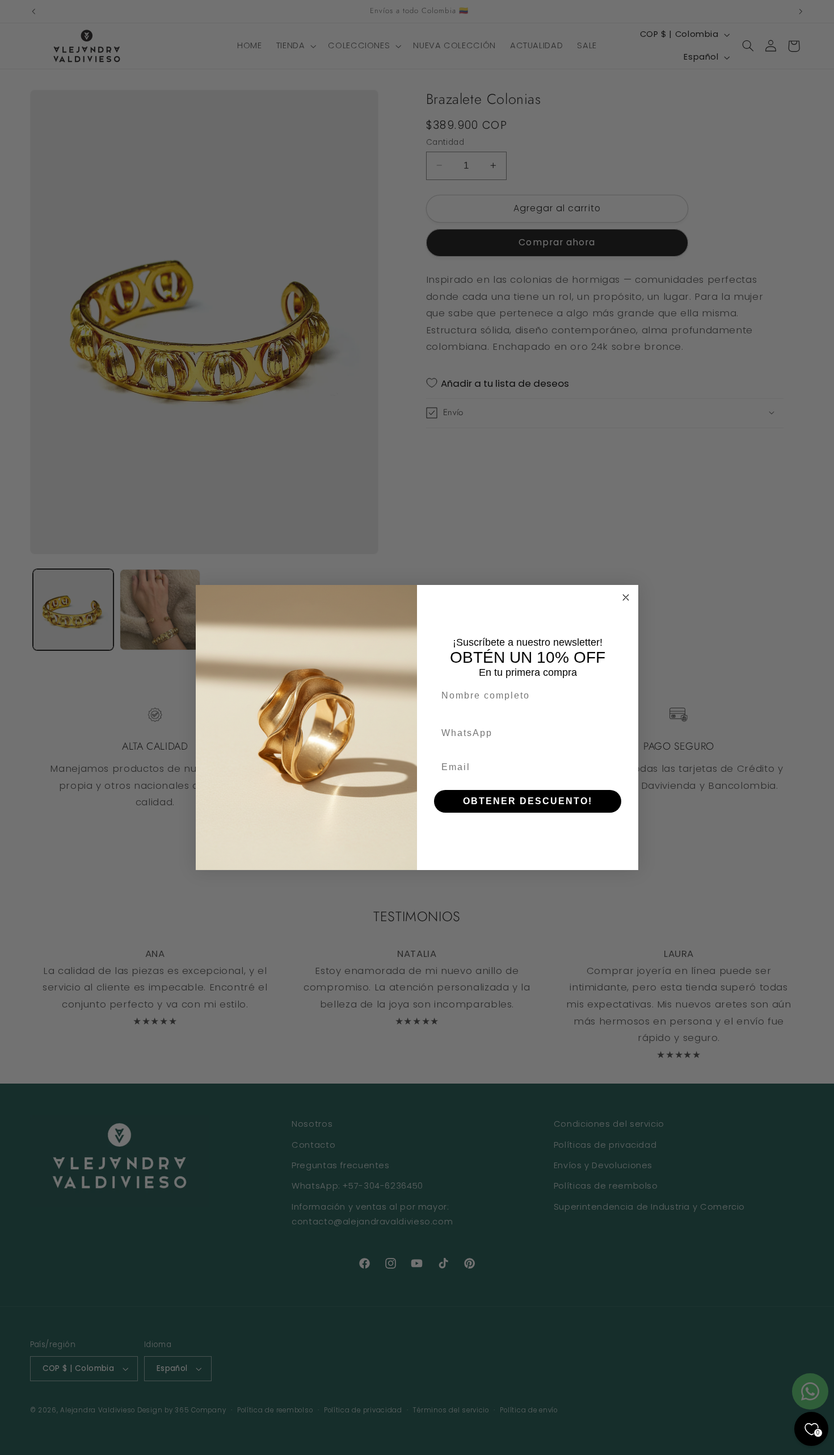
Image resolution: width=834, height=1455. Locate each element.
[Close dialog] (626, 597)
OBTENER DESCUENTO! (527, 801)
